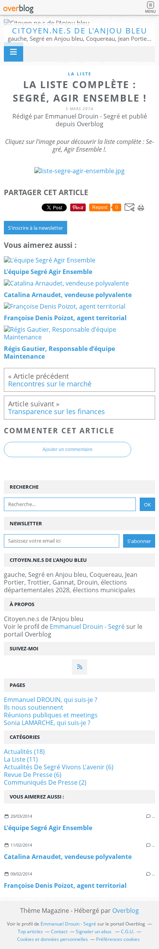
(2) (45, 782)
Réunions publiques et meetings (51, 715)
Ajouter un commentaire (67, 449)
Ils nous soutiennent (33, 707)
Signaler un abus (94, 931)
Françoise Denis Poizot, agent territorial (65, 885)
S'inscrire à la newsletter (35, 227)
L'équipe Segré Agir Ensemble (48, 828)
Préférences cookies (118, 939)
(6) (58, 767)
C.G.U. (127, 931)
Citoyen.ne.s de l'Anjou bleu (79, 30)
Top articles (30, 931)
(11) (21, 759)
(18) (24, 751)
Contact (59, 931)
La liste (79, 74)
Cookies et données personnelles (52, 939)
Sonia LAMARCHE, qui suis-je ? (47, 722)
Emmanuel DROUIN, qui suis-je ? (50, 699)
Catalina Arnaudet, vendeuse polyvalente (68, 856)
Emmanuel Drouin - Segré (87, 626)
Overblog (125, 910)
